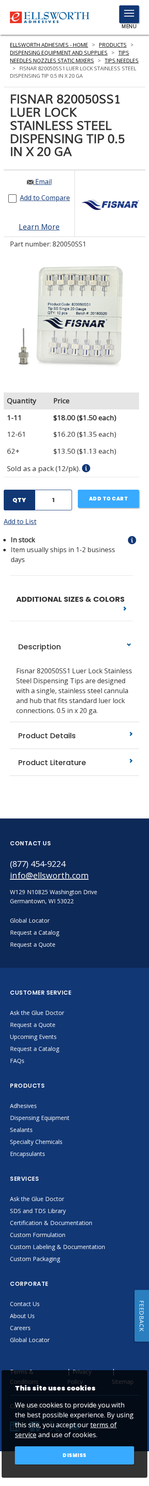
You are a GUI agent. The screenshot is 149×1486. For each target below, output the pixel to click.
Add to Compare (45, 197)
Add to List (20, 521)
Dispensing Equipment (40, 1118)
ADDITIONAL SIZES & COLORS (71, 599)
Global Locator (30, 1340)
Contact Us (25, 1304)
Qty (19, 500)
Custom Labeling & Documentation (57, 1247)
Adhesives (23, 1106)
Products (113, 44)
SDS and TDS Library (38, 1211)
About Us (22, 1316)
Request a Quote (32, 1025)
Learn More (39, 227)
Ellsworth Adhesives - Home (49, 44)
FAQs (17, 1061)
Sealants (21, 1130)
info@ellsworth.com (49, 875)
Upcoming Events (33, 1037)
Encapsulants (27, 1154)
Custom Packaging (35, 1259)
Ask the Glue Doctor (37, 1013)
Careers (20, 1328)
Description (38, 646)
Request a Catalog (34, 1049)
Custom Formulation (37, 1235)
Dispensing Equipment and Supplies (59, 52)
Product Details (46, 735)
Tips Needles (122, 60)
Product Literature (51, 762)
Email (43, 181)
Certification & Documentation (51, 1223)
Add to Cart (108, 498)
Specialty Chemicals (36, 1142)
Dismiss (74, 1455)
